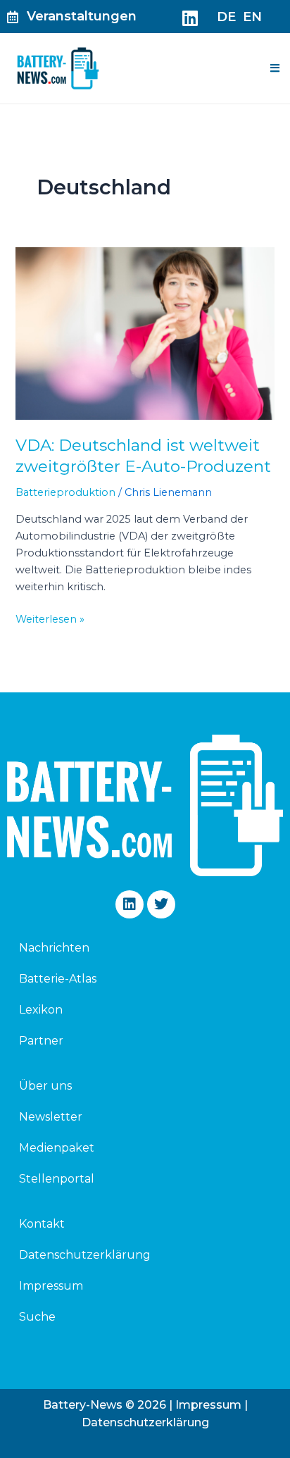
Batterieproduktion (65, 492)
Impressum (51, 1285)
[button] (274, 68)
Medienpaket (56, 1147)
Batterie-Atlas (57, 978)
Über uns (45, 1085)
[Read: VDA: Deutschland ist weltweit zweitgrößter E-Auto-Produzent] (144, 333)
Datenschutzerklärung (85, 1254)
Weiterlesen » (49, 618)
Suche (37, 1316)
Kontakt (42, 1223)
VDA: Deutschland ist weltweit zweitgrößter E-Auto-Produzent (143, 455)
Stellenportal (56, 1178)
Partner (41, 1040)
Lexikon (41, 1009)
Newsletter (50, 1116)
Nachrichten (54, 947)
